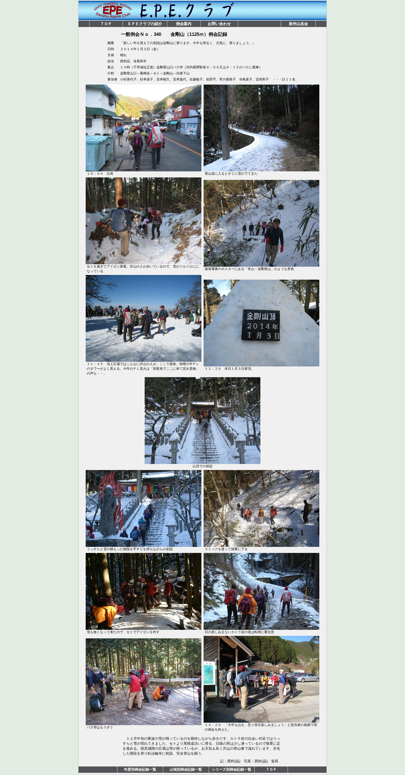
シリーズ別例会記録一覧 (231, 769)
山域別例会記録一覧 (186, 769)
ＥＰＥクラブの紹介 (145, 23)
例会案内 (183, 23)
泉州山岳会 (298, 23)
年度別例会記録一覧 (140, 769)
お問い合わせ (219, 23)
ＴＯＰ (106, 23)
